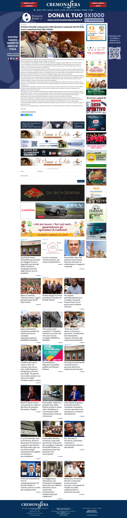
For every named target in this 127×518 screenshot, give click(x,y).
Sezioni (85, 10)
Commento (40, 171)
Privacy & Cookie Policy (92, 515)
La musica (50, 10)
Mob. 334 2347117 (92, 511)
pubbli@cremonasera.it (92, 512)
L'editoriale (77, 10)
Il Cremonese (29, 6)
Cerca (91, 10)
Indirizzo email (24, 175)
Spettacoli (69, 10)
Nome (22, 171)
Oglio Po (98, 6)
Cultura (56, 10)
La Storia (62, 10)
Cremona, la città (29, 3)
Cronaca (38, 10)
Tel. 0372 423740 (92, 510)
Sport (44, 10)
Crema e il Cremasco (98, 3)
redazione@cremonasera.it (64, 513)
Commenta (81, 181)
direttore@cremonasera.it (64, 509)
